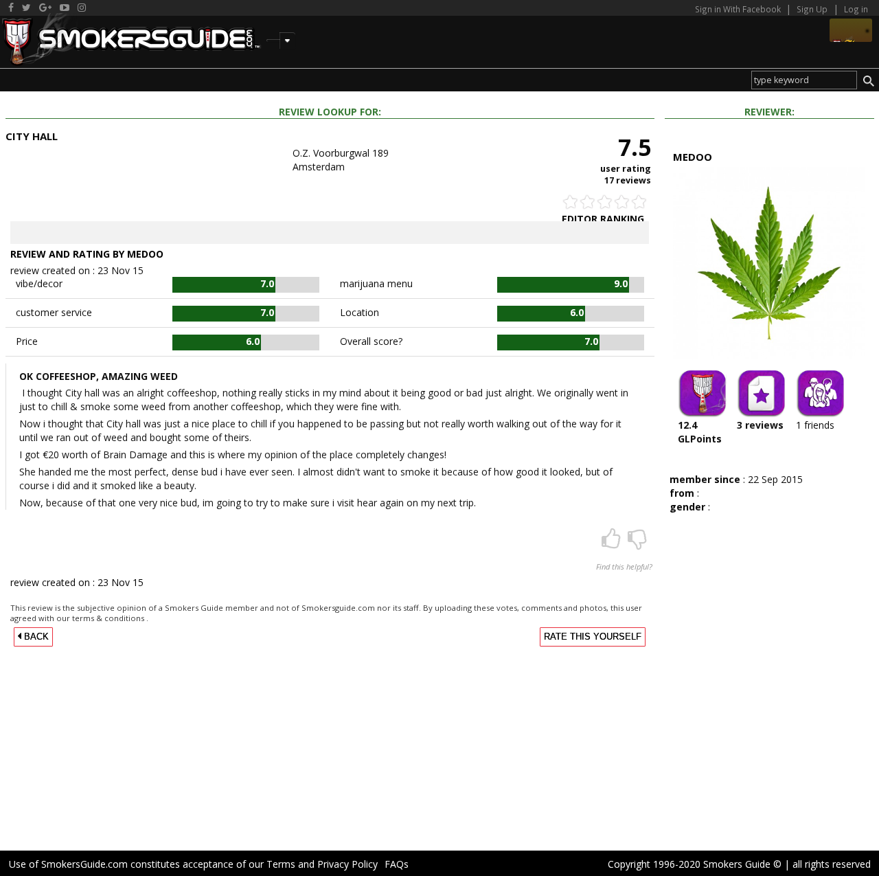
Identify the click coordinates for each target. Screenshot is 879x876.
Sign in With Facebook (739, 8)
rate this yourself (592, 637)
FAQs (397, 864)
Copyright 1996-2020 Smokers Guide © (694, 864)
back (35, 637)
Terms (280, 864)
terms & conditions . (110, 618)
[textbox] (804, 80)
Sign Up (812, 8)
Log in (856, 8)
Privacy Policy (347, 864)
